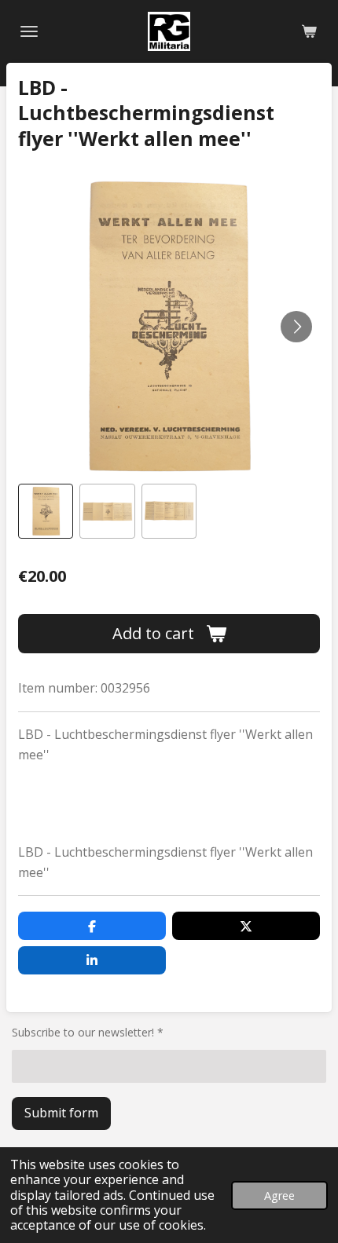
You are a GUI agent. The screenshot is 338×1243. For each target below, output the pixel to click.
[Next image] (296, 326)
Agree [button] (279, 1195)
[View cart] (309, 31)
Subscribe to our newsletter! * (87, 1032)
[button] (45, 511)
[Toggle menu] (29, 31)
